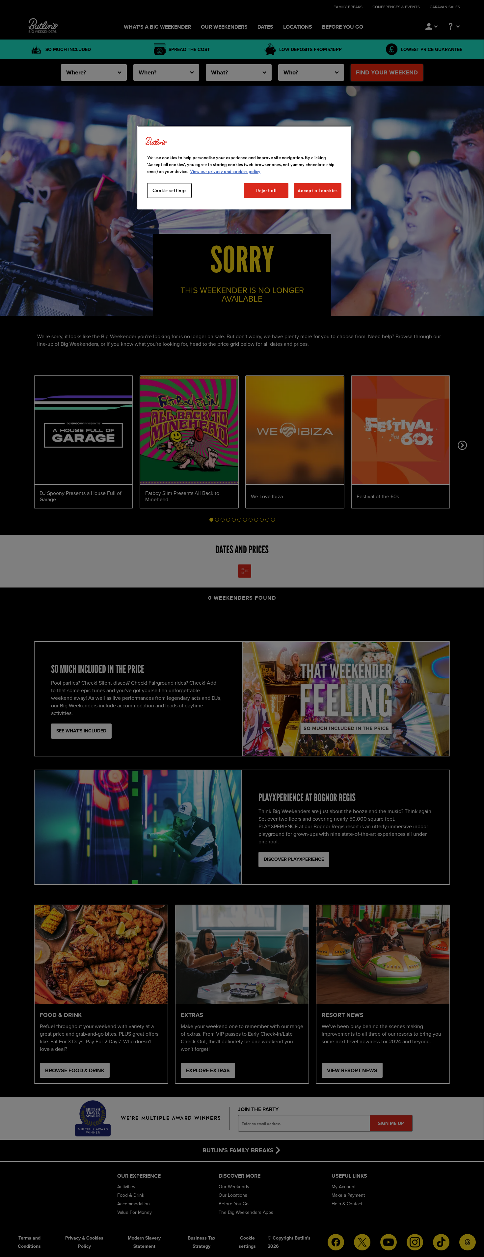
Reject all (266, 190)
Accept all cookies (318, 190)
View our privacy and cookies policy (225, 171)
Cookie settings (169, 190)
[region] (244, 168)
